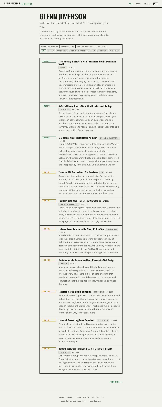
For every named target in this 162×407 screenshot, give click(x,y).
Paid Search (114, 51)
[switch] (155, 4)
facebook (61, 397)
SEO (94, 51)
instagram (95, 397)
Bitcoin (51, 51)
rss (103, 397)
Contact (147, 4)
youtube (86, 397)
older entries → (116, 382)
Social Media (62, 51)
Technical (102, 51)
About (138, 4)
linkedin (78, 397)
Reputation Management (80, 51)
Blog (131, 4)
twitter (70, 397)
